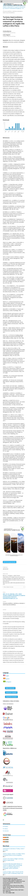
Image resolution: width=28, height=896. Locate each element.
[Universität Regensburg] (8, 782)
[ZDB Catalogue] (8, 791)
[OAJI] (8, 732)
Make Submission (10, 688)
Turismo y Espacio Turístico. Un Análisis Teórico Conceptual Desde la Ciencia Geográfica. (14, 854)
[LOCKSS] (8, 803)
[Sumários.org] (8, 768)
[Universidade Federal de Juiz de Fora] (8, 775)
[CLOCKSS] (8, 799)
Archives (9, 4)
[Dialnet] (8, 714)
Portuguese (8, 681)
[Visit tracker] (3, 820)
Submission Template (11, 692)
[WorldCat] (8, 787)
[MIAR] (8, 728)
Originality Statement (11, 696)
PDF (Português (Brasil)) (10, 562)
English (7, 675)
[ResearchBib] (8, 745)
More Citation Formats (8, 587)
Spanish (7, 678)
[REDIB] (8, 739)
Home (4, 4)
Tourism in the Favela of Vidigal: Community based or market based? (13, 859)
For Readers (5, 826)
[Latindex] (8, 724)
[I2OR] (6, 764)
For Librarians (6, 831)
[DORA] (8, 816)
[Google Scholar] (8, 720)
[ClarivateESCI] (8, 710)
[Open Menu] (1, 1)
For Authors (5, 828)
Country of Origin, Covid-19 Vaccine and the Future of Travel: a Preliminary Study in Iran (13, 872)
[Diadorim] (8, 755)
